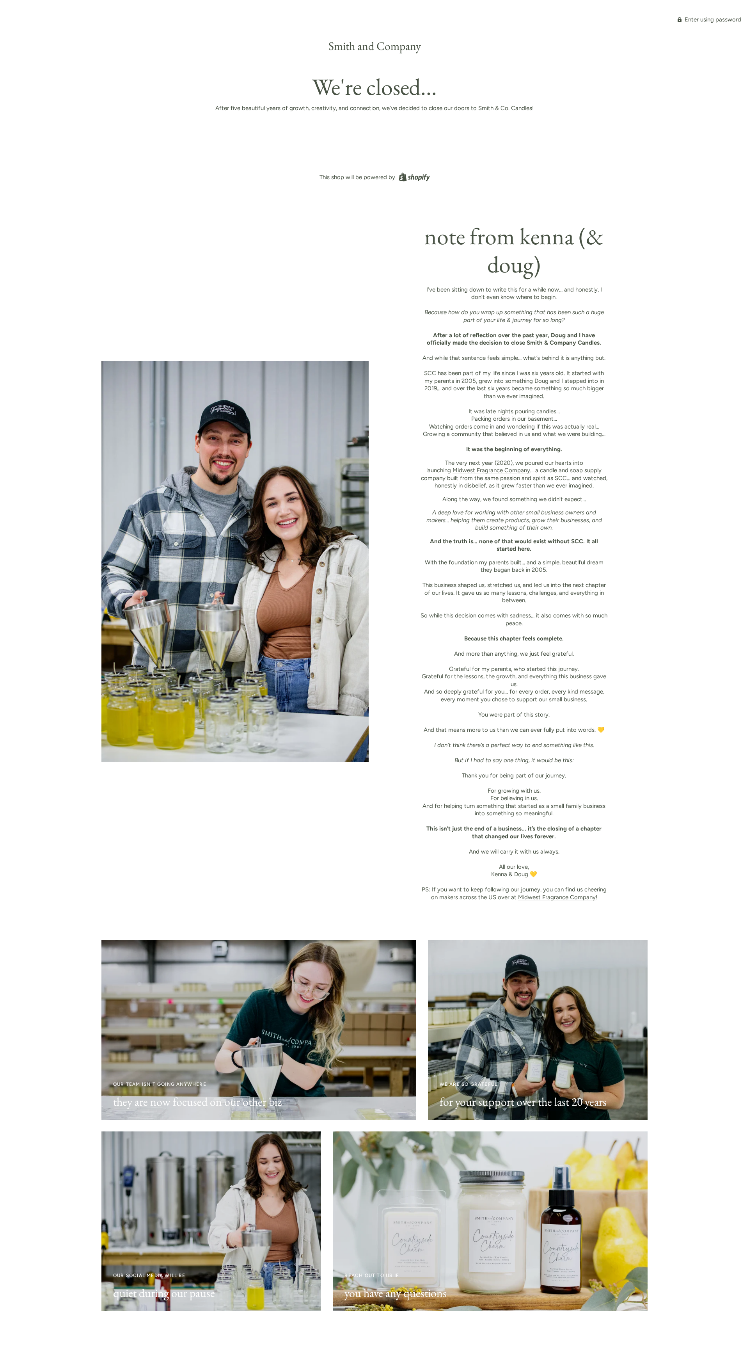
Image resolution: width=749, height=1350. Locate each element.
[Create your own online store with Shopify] (413, 176)
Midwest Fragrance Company (491, 470)
